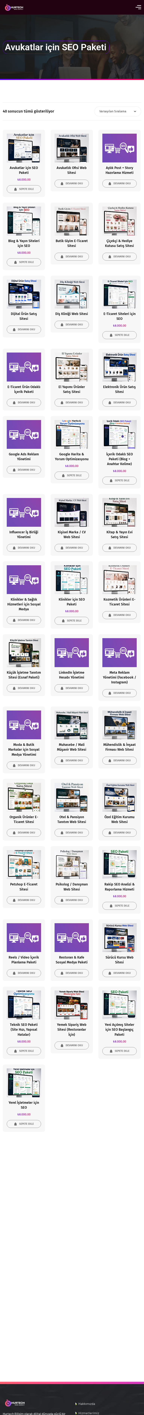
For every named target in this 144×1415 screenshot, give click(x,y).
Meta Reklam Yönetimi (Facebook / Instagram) (119, 677)
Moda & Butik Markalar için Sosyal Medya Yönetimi (23, 749)
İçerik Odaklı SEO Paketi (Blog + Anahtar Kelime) (119, 459)
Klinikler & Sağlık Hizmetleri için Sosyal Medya (23, 604)
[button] (24, 189)
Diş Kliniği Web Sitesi (71, 314)
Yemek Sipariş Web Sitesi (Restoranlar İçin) (71, 1029)
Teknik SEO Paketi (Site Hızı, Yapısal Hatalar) (24, 1029)
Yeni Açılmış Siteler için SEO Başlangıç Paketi (119, 1029)
